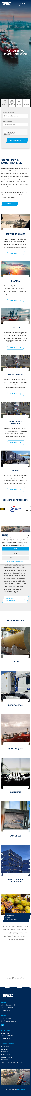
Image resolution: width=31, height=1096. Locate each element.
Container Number (7, 121)
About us (8, 204)
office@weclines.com (10, 1021)
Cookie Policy (10, 561)
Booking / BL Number (8, 112)
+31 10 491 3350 (8, 1018)
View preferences (15, 557)
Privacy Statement (18, 561)
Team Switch (21, 1089)
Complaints (4, 1060)
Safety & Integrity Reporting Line (11, 1062)
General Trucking (6, 1057)
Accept (15, 548)
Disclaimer (4, 1052)
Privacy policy (5, 1054)
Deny (15, 553)
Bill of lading (5, 1046)
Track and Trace (15, 140)
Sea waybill (4, 1049)
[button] (28, 535)
